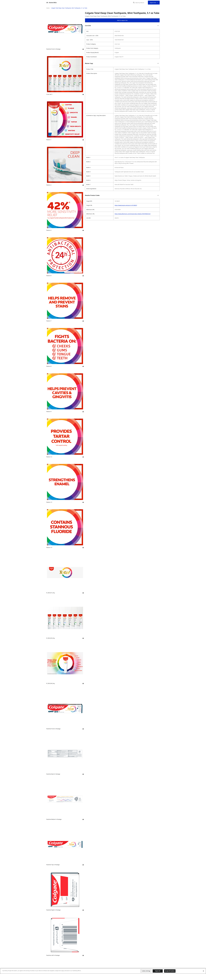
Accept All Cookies (170, 971)
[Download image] (83, 49)
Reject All (157, 971)
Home (47, 8)
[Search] (134, 2)
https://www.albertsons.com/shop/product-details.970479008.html (132, 214)
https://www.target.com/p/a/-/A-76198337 (126, 205)
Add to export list (122, 20)
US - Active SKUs (51, 2)
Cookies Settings (146, 971)
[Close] (203, 971)
